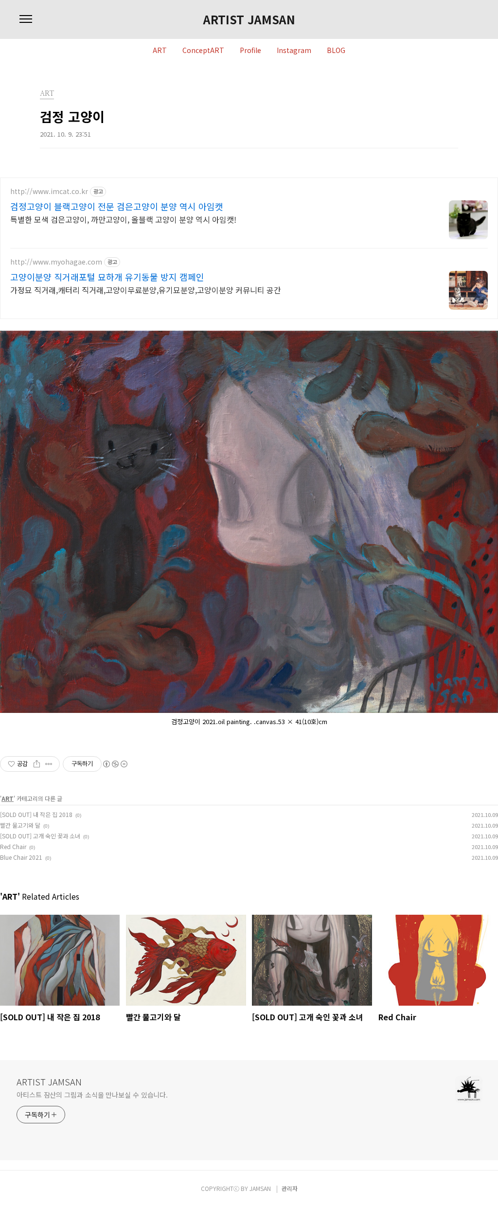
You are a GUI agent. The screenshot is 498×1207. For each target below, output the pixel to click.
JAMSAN (260, 1188)
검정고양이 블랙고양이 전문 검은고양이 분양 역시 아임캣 (116, 206)
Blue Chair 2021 (21, 857)
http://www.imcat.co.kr (49, 191)
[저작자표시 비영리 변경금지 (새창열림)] (115, 764)
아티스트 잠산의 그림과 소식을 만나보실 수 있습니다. (92, 1095)
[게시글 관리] (49, 764)
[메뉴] (26, 19)
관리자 (290, 1188)
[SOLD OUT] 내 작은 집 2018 (36, 814)
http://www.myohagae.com (56, 262)
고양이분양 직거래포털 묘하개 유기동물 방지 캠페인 (107, 277)
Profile (250, 50)
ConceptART (203, 50)
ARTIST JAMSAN (249, 19)
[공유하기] (37, 764)
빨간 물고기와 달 (20, 825)
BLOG (336, 50)
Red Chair (13, 846)
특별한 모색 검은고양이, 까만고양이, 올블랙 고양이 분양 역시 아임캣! (123, 219)
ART (160, 50)
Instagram (294, 50)
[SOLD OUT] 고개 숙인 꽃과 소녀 (40, 836)
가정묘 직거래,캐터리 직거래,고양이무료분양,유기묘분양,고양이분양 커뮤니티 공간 (145, 289)
